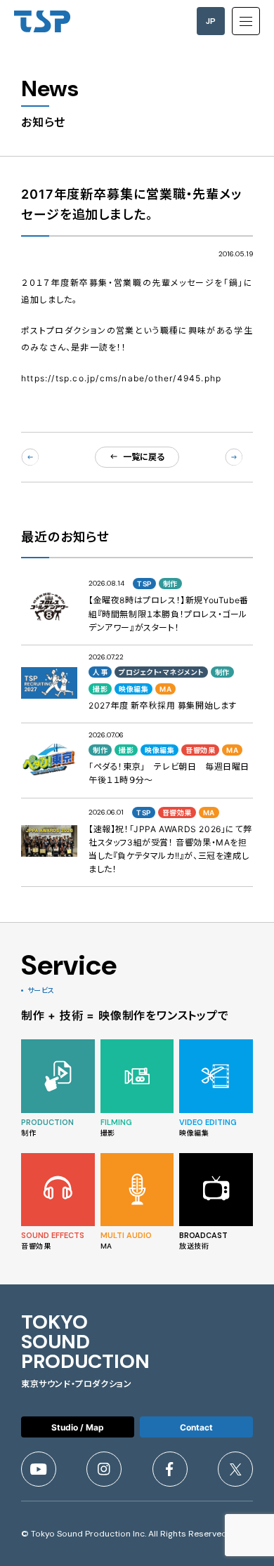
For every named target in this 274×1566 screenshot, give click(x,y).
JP (211, 21)
